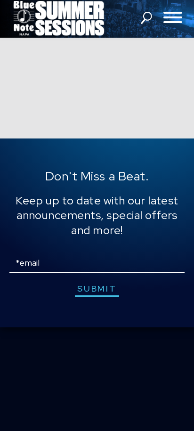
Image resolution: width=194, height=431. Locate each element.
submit (96, 288)
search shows (146, 18)
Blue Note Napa (59, 19)
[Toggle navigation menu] (172, 18)
